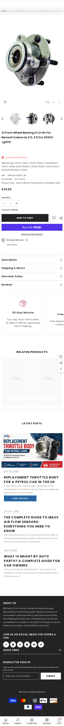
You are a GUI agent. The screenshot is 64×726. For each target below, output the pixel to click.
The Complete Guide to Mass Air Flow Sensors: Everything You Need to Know (31, 524)
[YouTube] (34, 644)
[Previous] (53, 102)
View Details (20, 498)
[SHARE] (60, 218)
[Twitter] (41, 644)
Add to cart (25, 217)
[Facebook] (6, 644)
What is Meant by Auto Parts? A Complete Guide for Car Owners (32, 561)
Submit (50, 676)
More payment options (32, 234)
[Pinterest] (20, 644)
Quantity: (6, 197)
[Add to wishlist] (54, 218)
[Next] (59, 102)
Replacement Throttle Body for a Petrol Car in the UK (31, 479)
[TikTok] (27, 644)
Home (4, 11)
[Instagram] (13, 644)
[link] (16, 404)
